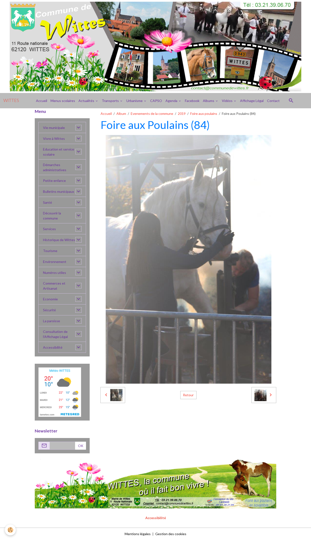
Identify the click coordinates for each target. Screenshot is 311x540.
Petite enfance (54, 180)
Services (49, 229)
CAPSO (156, 101)
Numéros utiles (54, 272)
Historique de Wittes (59, 240)
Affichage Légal (252, 101)
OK (80, 446)
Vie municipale (54, 128)
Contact (273, 101)
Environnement (54, 262)
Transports (111, 101)
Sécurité (49, 310)
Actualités (86, 101)
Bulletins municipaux (58, 191)
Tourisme (50, 251)
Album (121, 113)
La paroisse (51, 321)
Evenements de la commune (152, 113)
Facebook (192, 101)
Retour (188, 395)
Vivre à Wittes (54, 138)
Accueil (41, 101)
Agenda (171, 101)
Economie (50, 299)
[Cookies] (10, 529)
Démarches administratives (54, 167)
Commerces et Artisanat (54, 285)
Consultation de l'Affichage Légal (55, 334)
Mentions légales (138, 534)
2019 (182, 113)
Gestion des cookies (170, 534)
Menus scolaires (63, 101)
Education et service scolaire (58, 151)
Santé (47, 202)
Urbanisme (134, 101)
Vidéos (227, 101)
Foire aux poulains (203, 113)
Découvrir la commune (52, 215)
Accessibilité (52, 347)
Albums (209, 101)
